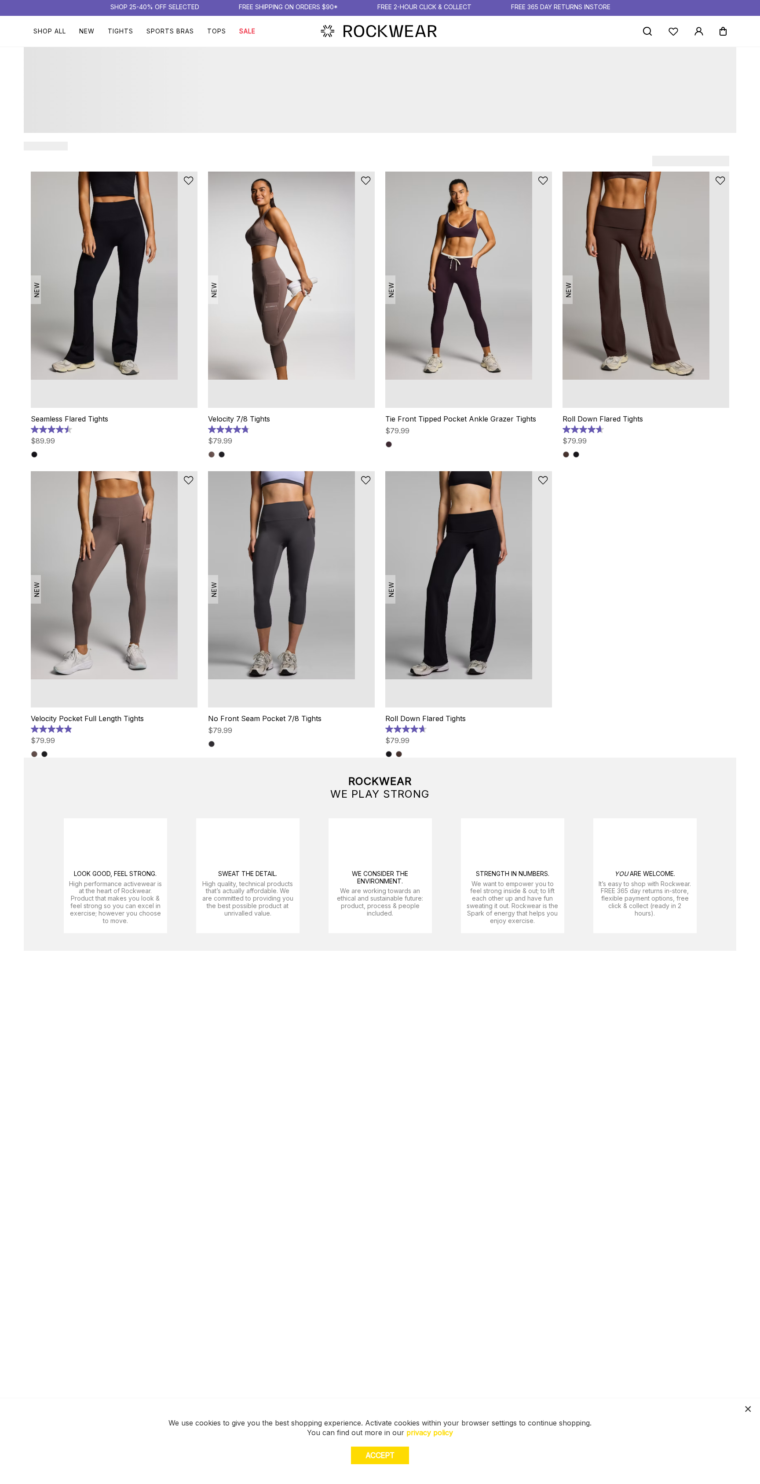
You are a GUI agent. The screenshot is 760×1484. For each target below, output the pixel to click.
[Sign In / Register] (699, 31)
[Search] (647, 31)
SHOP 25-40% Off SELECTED (154, 7)
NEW (87, 31)
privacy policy (429, 1432)
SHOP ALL (49, 31)
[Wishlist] (673, 31)
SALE (247, 31)
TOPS (216, 31)
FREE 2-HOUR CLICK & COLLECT (424, 7)
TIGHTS (120, 31)
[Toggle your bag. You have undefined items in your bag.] (723, 31)
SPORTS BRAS (170, 31)
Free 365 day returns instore (560, 7)
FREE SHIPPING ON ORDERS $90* (288, 7)
